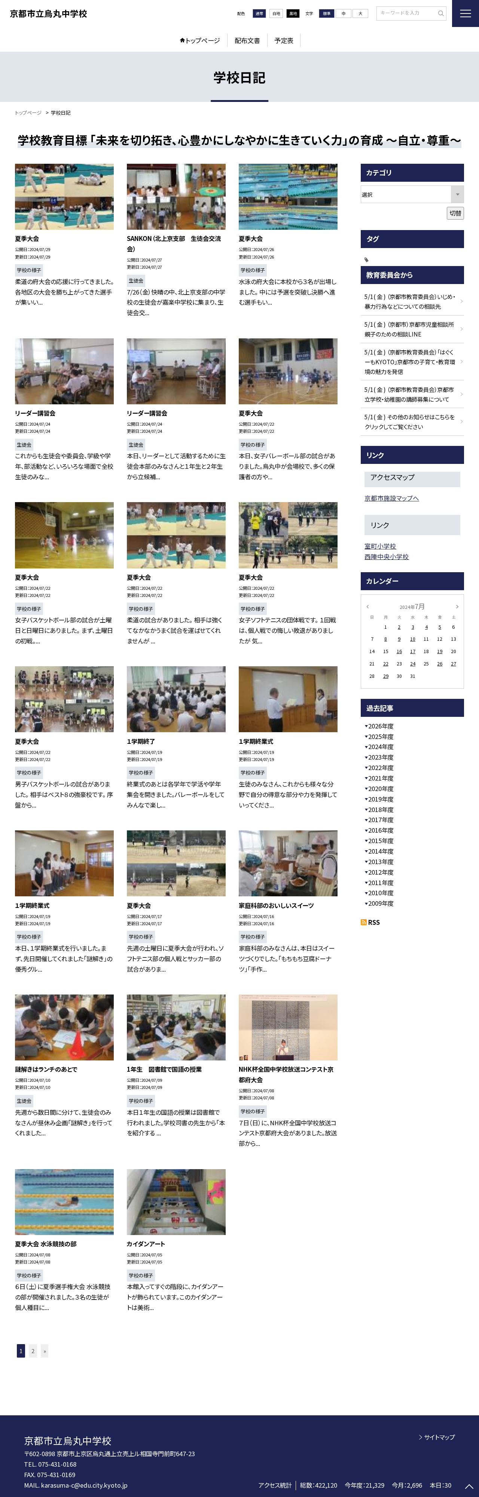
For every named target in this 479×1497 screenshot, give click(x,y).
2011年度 (381, 882)
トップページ (203, 40)
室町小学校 (380, 545)
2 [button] (32, 1351)
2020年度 (381, 788)
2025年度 (381, 736)
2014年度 (381, 850)
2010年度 (381, 892)
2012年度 (381, 871)
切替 (455, 212)
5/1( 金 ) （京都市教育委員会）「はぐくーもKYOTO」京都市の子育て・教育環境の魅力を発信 (409, 361)
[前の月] (367, 606)
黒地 (293, 13)
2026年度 (381, 725)
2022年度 (381, 767)
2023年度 (381, 756)
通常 (259, 13)
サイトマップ (439, 1437)
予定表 (283, 40)
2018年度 (381, 809)
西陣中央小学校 (386, 556)
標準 (326, 13)
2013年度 (381, 861)
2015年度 (381, 840)
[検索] (439, 13)
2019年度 (381, 798)
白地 (276, 13)
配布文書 (247, 40)
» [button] (44, 1351)
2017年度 (381, 819)
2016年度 (381, 830)
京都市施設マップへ (391, 498)
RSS (374, 922)
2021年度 (381, 777)
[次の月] (457, 606)
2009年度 (381, 903)
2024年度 (381, 746)
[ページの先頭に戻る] (469, 1487)
